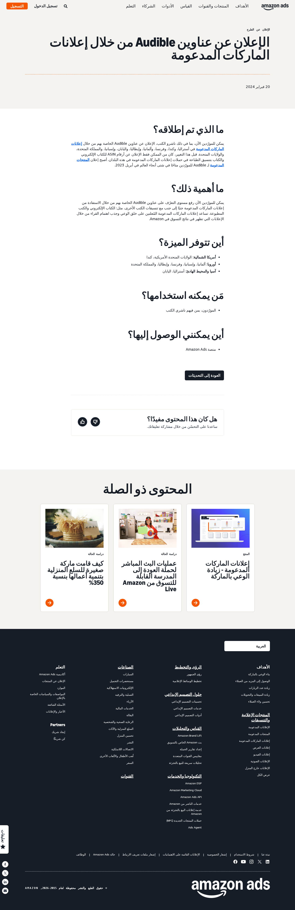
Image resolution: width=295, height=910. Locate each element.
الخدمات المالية (124, 708)
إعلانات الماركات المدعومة (254, 740)
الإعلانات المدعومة (259, 727)
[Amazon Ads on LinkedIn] (267, 862)
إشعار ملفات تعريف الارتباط (139, 854)
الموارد (61, 687)
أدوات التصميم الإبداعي (188, 715)
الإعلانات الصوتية (260, 761)
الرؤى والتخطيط (188, 667)
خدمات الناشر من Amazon (185, 803)
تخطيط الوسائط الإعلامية (187, 681)
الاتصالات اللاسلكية (122, 749)
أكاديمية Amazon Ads (52, 674)
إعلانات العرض (261, 747)
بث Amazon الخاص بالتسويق (184, 742)
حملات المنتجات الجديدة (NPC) (184, 820)
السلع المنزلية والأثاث (121, 728)
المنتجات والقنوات (213, 6)
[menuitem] (250, 747)
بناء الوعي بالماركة (259, 674)
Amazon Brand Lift (190, 735)
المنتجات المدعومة (259, 734)
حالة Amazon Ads (104, 854)
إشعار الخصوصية (217, 854)
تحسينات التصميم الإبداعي (187, 701)
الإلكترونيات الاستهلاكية (120, 687)
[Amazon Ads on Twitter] (259, 862)
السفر (129, 762)
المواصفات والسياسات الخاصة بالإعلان (47, 696)
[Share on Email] (5, 891)
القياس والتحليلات (187, 728)
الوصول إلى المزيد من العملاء (252, 681)
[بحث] (65, 6)
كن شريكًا (59, 738)
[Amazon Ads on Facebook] (235, 862)
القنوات (127, 776)
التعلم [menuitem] (60, 667)
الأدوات (168, 6)
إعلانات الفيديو (261, 754)
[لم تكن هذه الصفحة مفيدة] (95, 422)
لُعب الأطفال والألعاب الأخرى (116, 756)
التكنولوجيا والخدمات (185, 776)
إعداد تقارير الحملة (191, 749)
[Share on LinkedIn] (5, 882)
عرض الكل (263, 774)
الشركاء (148, 6)
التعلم (131, 6)
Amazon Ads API (191, 797)
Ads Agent (195, 827)
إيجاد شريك (58, 732)
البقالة (129, 715)
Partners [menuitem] (57, 724)
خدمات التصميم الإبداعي (187, 708)
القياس (186, 6)
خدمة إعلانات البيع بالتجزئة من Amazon (184, 812)
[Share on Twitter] (5, 873)
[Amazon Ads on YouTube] (243, 862)
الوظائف (81, 854)
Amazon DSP (193, 783)
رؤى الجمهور (194, 674)
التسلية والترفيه (124, 694)
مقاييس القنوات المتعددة (187, 756)
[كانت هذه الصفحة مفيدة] (82, 422)
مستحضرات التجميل (121, 681)
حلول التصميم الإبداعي (183, 694)
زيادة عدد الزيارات (259, 687)
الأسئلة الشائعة (56, 704)
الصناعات (125, 667)
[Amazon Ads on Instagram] (251, 862)
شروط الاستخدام (244, 854)
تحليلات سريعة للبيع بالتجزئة (185, 762)
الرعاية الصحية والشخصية (118, 722)
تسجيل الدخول (45, 6)
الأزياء (130, 701)
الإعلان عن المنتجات (53, 681)
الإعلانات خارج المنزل (257, 768)
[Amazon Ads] (278, 6)
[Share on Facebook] (5, 864)
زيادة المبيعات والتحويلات (255, 694)
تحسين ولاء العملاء (259, 701)
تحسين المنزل (125, 735)
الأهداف (242, 6)
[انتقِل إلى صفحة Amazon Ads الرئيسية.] (231, 888)
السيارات (128, 674)
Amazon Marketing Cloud (186, 790)
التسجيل (17, 6)
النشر (130, 742)
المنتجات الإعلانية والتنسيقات (256, 717)
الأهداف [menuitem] (263, 667)
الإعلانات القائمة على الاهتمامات (181, 854)
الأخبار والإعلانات (55, 711)
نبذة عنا (265, 854)
